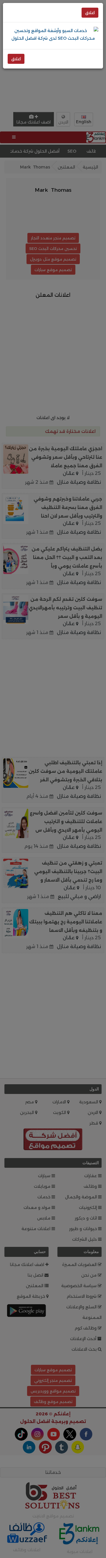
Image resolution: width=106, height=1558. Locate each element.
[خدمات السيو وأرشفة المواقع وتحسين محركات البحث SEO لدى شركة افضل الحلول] (53, 34)
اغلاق (90, 12)
